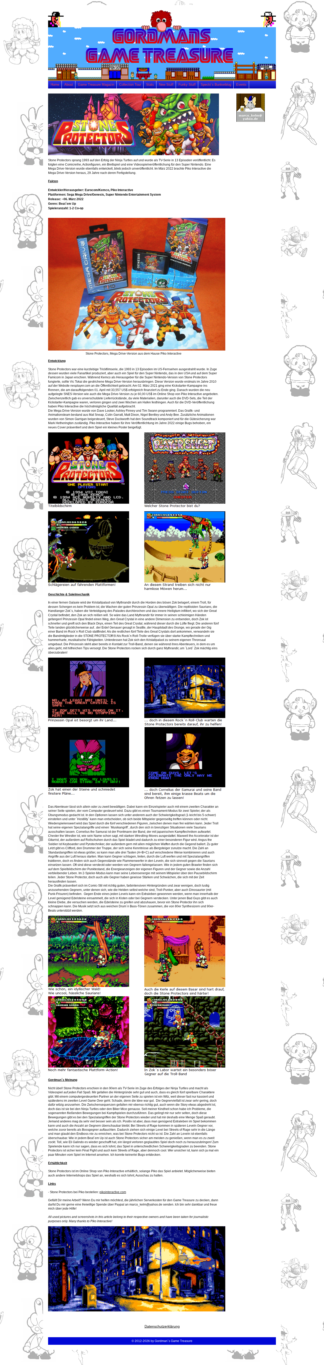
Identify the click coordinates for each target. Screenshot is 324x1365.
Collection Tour (130, 84)
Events (241, 84)
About (68, 84)
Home (55, 84)
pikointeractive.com (112, 1192)
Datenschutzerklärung (162, 1326)
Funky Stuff (187, 84)
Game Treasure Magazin (96, 84)
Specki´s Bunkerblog (216, 84)
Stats (150, 84)
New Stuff (166, 84)
